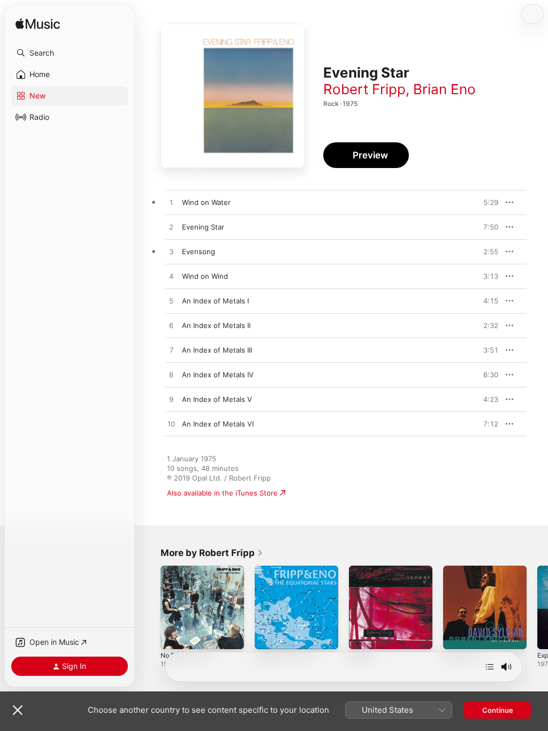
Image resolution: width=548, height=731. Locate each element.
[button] (69, 53)
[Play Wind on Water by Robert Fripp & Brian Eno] (171, 203)
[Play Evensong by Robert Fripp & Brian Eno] (171, 252)
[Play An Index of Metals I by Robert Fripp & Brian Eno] (171, 301)
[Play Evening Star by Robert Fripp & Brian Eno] (171, 227)
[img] (38, 24)
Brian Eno (444, 89)
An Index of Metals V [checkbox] (217, 399)
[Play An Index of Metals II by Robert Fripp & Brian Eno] (171, 326)
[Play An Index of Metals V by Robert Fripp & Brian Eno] (171, 400)
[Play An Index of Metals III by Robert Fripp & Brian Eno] (171, 350)
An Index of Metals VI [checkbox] (218, 424)
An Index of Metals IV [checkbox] (218, 374)
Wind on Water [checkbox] (206, 202)
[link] (212, 553)
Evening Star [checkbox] (203, 227)
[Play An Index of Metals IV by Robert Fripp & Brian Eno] (171, 375)
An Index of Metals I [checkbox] (215, 300)
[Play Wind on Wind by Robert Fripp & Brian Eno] (171, 276)
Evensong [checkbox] (198, 251)
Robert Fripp (364, 89)
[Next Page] (537, 607)
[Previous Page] (149, 607)
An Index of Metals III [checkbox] (217, 350)
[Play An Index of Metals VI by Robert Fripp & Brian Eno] (171, 424)
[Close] (17, 710)
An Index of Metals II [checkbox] (216, 325)
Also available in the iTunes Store (222, 493)
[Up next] (489, 666)
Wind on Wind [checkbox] (205, 276)
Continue (497, 710)
